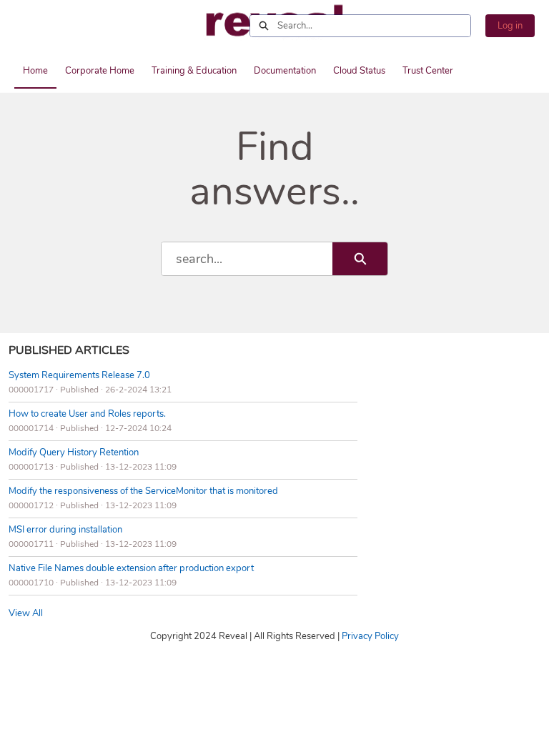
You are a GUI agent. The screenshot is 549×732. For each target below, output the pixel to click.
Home (35, 70)
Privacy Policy (370, 636)
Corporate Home (99, 70)
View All (26, 613)
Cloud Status (359, 70)
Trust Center (427, 70)
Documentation (285, 70)
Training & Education (194, 70)
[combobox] (373, 25)
